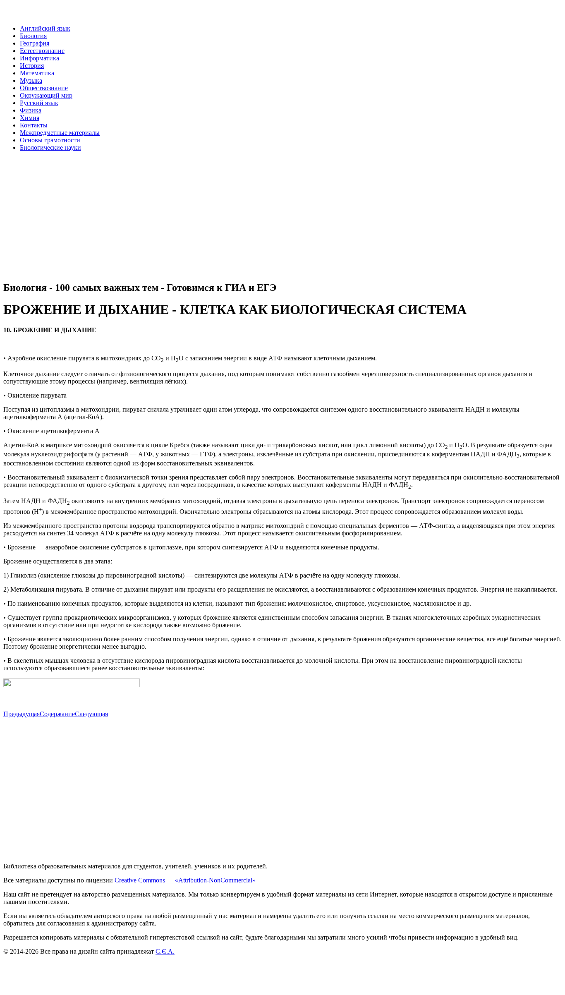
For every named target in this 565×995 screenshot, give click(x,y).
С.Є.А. (165, 951)
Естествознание (42, 50)
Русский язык (39, 102)
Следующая (91, 713)
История (32, 65)
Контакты (34, 125)
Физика (30, 110)
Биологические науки (50, 147)
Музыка (31, 80)
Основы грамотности (50, 140)
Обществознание (44, 87)
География (34, 43)
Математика (37, 73)
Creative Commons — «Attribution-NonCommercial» (185, 880)
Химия (29, 117)
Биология (33, 35)
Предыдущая (21, 713)
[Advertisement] (251, 216)
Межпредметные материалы (60, 132)
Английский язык (45, 28)
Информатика (39, 58)
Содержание (57, 713)
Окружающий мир (46, 95)
